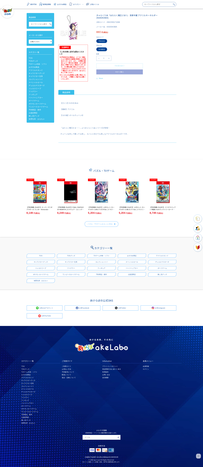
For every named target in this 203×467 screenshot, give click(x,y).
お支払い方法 (66, 369)
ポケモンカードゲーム (37, 104)
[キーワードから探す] (174, 4)
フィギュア (33, 94)
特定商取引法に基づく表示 (111, 369)
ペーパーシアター (36, 98)
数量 (97, 54)
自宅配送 (102, 49)
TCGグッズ (33, 61)
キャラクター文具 (36, 76)
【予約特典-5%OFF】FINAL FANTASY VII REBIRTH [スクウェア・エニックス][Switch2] (70, 209)
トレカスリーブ (35, 88)
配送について (66, 375)
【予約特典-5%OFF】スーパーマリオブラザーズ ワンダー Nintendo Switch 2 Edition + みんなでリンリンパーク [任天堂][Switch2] (39, 210)
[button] (75, 4)
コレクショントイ (36, 79)
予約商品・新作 (35, 110)
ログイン (146, 369)
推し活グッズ (34, 116)
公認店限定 (33, 113)
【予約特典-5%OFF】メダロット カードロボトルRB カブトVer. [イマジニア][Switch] (132, 209)
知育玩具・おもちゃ (37, 119)
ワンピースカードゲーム (38, 107)
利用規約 (105, 372)
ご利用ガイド (66, 366)
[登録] (118, 437)
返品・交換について (69, 377)
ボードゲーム (34, 101)
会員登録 (146, 366)
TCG (31, 58)
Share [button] (101, 78)
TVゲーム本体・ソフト (38, 64)
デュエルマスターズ (37, 85)
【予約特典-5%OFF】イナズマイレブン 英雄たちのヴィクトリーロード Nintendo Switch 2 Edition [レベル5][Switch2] (163, 210)
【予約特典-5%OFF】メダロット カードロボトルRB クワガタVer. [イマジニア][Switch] (101, 209)
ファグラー (33, 91)
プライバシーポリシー (110, 366)
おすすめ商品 (34, 67)
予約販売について (68, 372)
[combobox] (159, 4)
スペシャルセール (36, 82)
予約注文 (102, 41)
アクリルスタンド (36, 70)
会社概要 (105, 377)
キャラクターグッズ (37, 73)
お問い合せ (106, 375)
